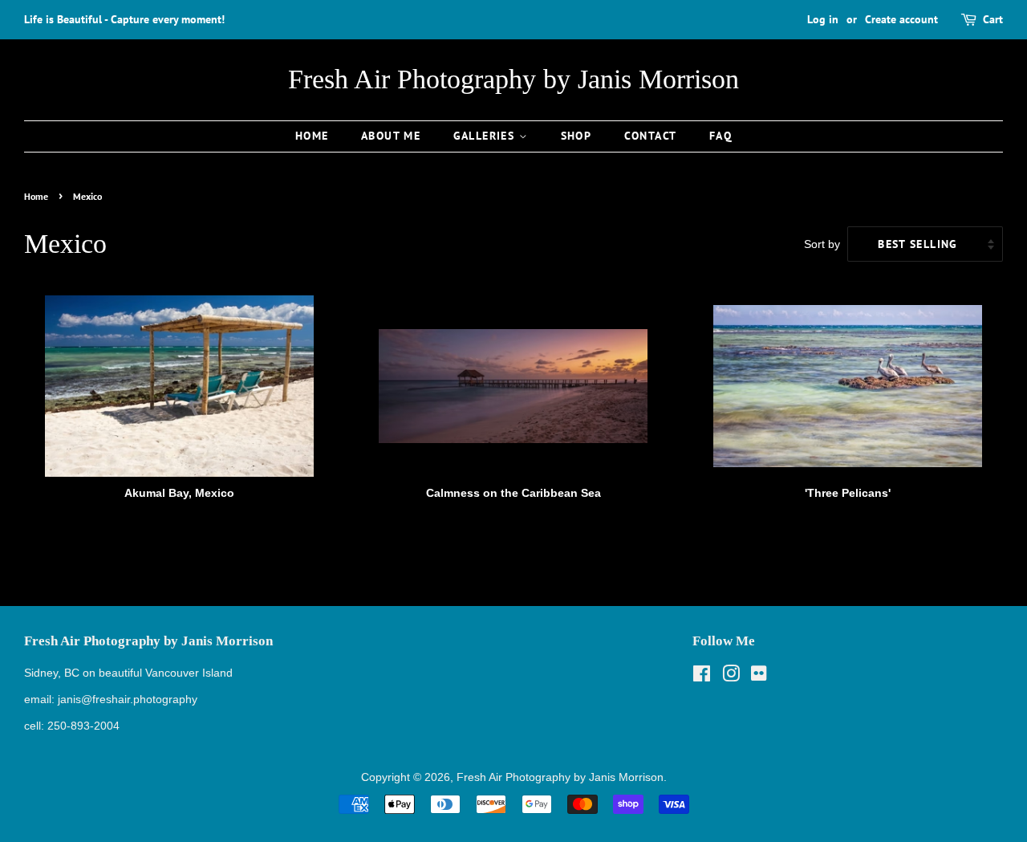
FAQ (720, 135)
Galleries (486, 135)
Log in (822, 19)
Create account (901, 19)
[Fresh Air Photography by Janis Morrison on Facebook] (701, 677)
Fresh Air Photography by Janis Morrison (513, 79)
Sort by (822, 244)
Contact (650, 135)
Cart (993, 19)
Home (312, 135)
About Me (390, 135)
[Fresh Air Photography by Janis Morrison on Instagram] (731, 677)
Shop (576, 135)
